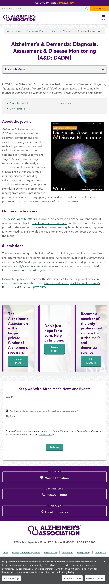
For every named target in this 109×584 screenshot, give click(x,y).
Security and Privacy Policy (26, 552)
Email (9, 396)
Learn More (18, 361)
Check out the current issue (49, 223)
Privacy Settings (11, 578)
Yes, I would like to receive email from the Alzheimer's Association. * (44, 410)
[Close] (105, 561)
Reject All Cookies (94, 578)
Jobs (5, 552)
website (17, 218)
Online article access (20, 108)
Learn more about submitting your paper (28, 270)
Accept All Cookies (72, 578)
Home (8, 31)
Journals (55, 31)
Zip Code (10, 416)
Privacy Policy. (67, 572)
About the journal (19, 103)
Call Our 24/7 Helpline (46, 3)
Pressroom (67, 552)
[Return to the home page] (19, 18)
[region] (54, 570)
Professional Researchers (37, 31)
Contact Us (100, 552)
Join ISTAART (91, 361)
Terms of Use (50, 552)
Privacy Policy (46, 434)
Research (19, 31)
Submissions (66, 103)
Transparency (83, 552)
